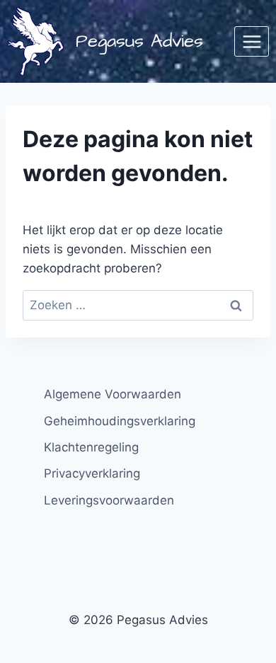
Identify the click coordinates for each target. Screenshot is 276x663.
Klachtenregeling (91, 447)
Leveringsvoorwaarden (109, 500)
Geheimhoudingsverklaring (119, 421)
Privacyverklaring (92, 473)
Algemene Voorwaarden (112, 394)
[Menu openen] (251, 41)
